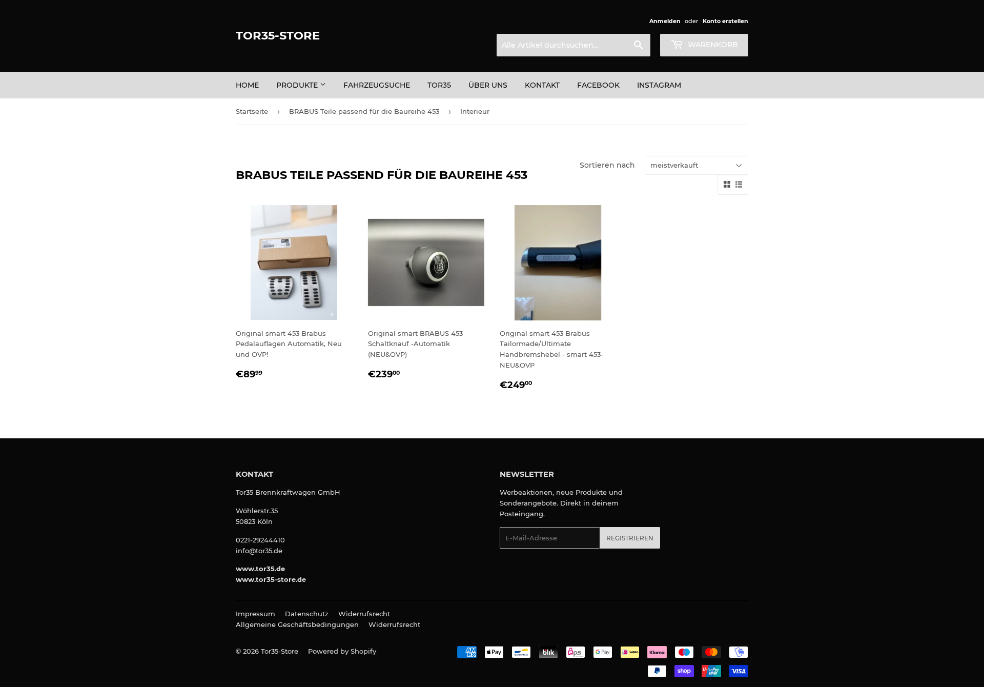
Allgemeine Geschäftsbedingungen (297, 624)
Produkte (298, 85)
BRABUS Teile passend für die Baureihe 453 (364, 111)
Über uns (487, 85)
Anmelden (665, 21)
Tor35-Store (278, 35)
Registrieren (629, 538)
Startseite (252, 111)
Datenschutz (307, 614)
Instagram (659, 85)
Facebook (598, 85)
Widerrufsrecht (364, 614)
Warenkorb (712, 44)
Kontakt (542, 85)
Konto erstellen (725, 21)
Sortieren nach (607, 165)
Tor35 (439, 85)
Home (247, 85)
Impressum (255, 614)
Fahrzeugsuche (376, 85)
